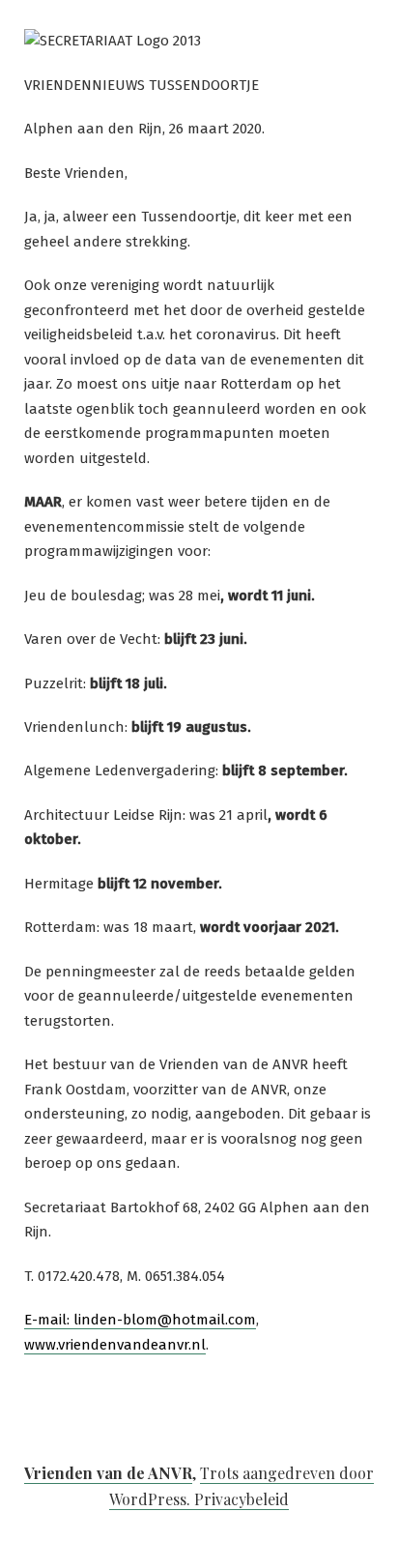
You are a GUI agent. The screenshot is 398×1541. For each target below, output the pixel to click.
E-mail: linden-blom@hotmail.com (140, 1319)
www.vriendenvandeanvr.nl (115, 1344)
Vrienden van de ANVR (108, 1473)
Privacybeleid (241, 1499)
